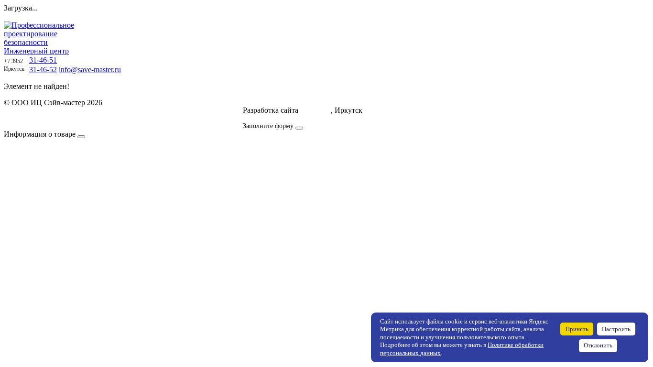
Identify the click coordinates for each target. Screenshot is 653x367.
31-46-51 (43, 60)
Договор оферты (31, 120)
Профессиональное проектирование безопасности (39, 38)
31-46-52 (43, 69)
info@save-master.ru (90, 69)
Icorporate (315, 110)
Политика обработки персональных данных (76, 111)
